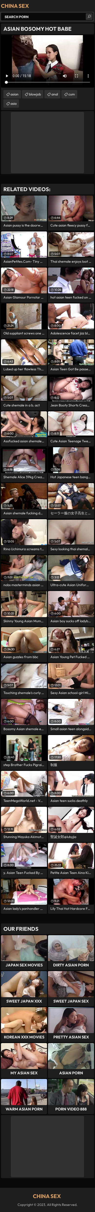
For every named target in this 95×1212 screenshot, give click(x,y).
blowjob (35, 94)
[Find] (89, 16)
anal (54, 94)
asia (13, 103)
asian (14, 94)
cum (71, 94)
